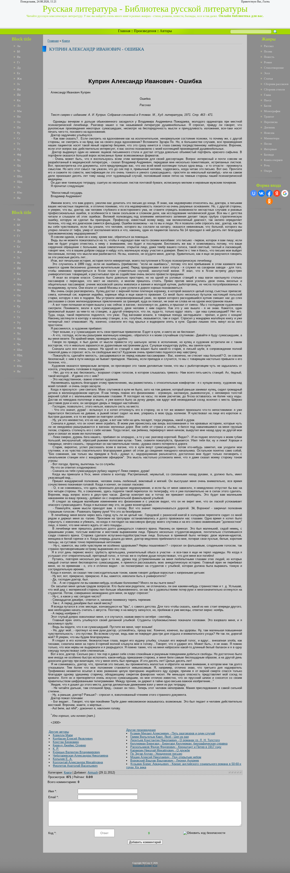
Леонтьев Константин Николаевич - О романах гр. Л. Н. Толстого (175, 740)
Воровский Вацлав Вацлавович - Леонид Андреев (164, 760)
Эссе (267, 73)
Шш (19, 176)
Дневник (269, 127)
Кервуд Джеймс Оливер (69, 745)
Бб (18, 51)
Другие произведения (141, 730)
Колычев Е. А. (62, 759)
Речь (267, 165)
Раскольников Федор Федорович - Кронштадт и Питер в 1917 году (175, 747)
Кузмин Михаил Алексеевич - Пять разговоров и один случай (172, 733)
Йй (19, 95)
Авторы (166, 31)
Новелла (269, 133)
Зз (18, 84)
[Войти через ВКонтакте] (261, 193)
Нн (19, 116)
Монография (272, 111)
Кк (18, 100)
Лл (18, 105)
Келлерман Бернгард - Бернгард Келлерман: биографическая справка (178, 743)
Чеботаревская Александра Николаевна (80, 755)
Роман (268, 62)
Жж (19, 78)
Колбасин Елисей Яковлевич (73, 738)
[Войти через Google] (284, 193)
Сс (18, 138)
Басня (267, 105)
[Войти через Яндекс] (276, 193)
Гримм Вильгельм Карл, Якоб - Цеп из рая (159, 736)
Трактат (269, 116)
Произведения (145, 31)
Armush (93, 772)
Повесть (269, 57)
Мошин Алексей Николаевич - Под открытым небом (165, 757)
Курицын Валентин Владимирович (76, 752)
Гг (18, 62)
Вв (18, 57)
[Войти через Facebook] (269, 193)
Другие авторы (59, 731)
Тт (18, 143)
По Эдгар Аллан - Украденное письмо (156, 753)
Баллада (269, 154)
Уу (19, 149)
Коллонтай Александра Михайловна (78, 762)
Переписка (271, 122)
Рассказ (268, 46)
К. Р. (56, 748)
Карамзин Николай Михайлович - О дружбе (160, 750)
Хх (19, 160)
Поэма (268, 51)
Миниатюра (271, 138)
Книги (66, 41)
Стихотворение (274, 67)
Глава (267, 95)
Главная (124, 31)
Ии (19, 89)
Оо (19, 122)
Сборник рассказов (276, 84)
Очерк (268, 171)
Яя (18, 198)
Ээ (18, 187)
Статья (268, 78)
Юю (19, 192)
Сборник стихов (274, 89)
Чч (18, 171)
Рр (18, 133)
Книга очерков (273, 160)
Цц (19, 165)
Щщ (19, 181)
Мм (19, 111)
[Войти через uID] (253, 193)
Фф (19, 154)
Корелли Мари (63, 735)
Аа (18, 46)
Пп (19, 127)
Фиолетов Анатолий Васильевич (75, 765)
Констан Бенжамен (66, 742)
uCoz (154, 865)
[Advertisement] (25, 449)
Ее (18, 73)
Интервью (270, 149)
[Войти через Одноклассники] (269, 201)
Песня (268, 143)
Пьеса (267, 100)
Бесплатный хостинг (142, 865)
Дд (19, 67)
